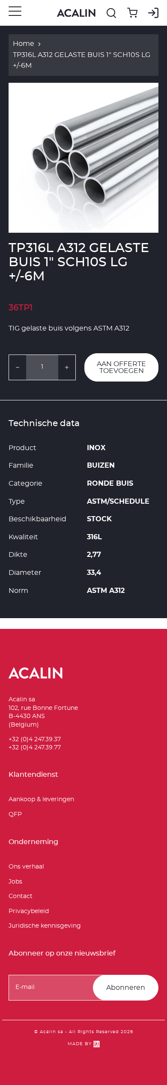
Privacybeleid (29, 911)
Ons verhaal (26, 867)
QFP (15, 814)
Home (23, 43)
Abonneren (125, 987)
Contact (21, 896)
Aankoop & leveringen (41, 799)
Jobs (15, 882)
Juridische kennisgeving (45, 926)
